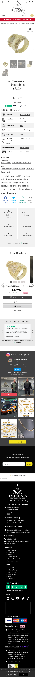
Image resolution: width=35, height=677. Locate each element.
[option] (17, 475)
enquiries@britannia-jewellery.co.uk (17, 541)
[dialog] (17, 672)
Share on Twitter (13, 201)
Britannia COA (24, 152)
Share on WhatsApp (22, 201)
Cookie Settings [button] (12, 674)
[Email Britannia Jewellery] (29, 2)
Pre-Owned (15, 12)
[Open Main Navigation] (3, 15)
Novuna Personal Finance (15, 559)
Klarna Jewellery (6, 162)
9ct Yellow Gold (25, 114)
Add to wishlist (18, 102)
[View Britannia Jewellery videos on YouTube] (17, 598)
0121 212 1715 (11, 539)
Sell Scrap (26, 15)
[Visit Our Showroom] (32, 2)
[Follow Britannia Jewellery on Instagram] (12, 598)
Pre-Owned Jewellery (23, 120)
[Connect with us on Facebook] (7, 598)
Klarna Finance (12, 556)
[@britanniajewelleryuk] (10, 360)
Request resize (24, 147)
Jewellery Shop (21, 12)
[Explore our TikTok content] (27, 598)
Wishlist (10, 554)
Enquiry (18, 98)
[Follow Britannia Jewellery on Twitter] (22, 598)
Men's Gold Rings (19, 23)
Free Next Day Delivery (8, 215)
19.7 (21, 125)
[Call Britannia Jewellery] (26, 2)
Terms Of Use (12, 568)
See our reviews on (13, 243)
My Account (11, 552)
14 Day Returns (9, 226)
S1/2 (22, 138)
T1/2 (27, 138)
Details (18, 306)
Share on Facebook (6, 201)
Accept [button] (23, 674)
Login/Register (12, 550)
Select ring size (18, 297)
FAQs (9, 576)
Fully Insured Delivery (26, 214)
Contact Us (11, 578)
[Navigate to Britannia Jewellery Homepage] (17, 6)
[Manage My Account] (2, 1)
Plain (21, 134)
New (11, 12)
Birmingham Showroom (18, 475)
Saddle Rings (29, 23)
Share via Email (30, 201)
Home (2, 23)
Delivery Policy (12, 570)
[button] (5, 1)
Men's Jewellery (25, 130)
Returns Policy (12, 572)
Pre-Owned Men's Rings (18, 168)
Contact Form (10, 543)
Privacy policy (12, 574)
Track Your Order (13, 561)
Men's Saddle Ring (6, 168)
